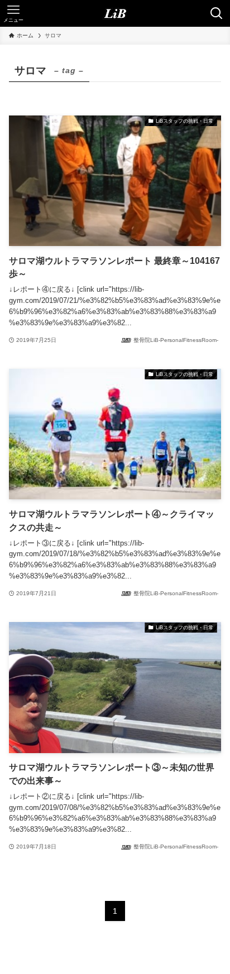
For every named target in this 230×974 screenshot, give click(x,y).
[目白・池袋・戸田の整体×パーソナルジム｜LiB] (115, 13)
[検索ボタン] (216, 13)
